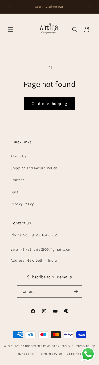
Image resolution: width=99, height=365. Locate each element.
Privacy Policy (22, 204)
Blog (14, 192)
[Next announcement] (89, 7)
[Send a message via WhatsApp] (88, 354)
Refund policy (25, 353)
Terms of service (50, 353)
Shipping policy (77, 353)
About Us (18, 156)
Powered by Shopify (56, 345)
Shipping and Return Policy (34, 168)
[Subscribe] (76, 291)
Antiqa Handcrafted (29, 345)
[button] (10, 29)
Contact (17, 179)
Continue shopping (49, 103)
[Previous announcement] (10, 7)
